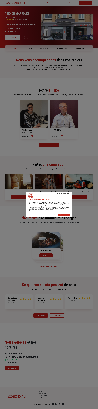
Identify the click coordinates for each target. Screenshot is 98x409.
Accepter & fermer (64, 214)
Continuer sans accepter (63, 193)
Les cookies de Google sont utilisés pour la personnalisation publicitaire (46, 204)
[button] (50, 210)
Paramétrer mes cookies (50, 214)
